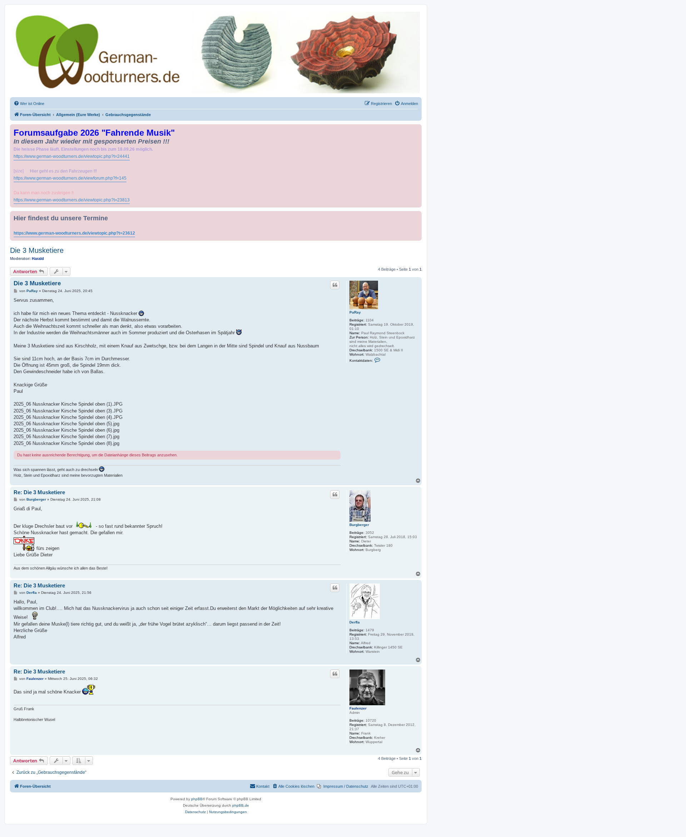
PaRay (355, 312)
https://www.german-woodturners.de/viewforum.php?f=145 (70, 178)
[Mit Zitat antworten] (334, 285)
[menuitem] (29, 103)
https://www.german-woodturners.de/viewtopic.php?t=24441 (72, 156)
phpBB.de (240, 805)
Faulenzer (358, 708)
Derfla (354, 622)
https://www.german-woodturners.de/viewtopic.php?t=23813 (72, 199)
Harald (38, 258)
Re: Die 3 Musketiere (39, 492)
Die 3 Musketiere (37, 250)
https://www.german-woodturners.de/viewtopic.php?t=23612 (74, 233)
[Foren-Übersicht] (216, 52)
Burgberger (359, 525)
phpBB (197, 799)
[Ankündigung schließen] (417, 128)
